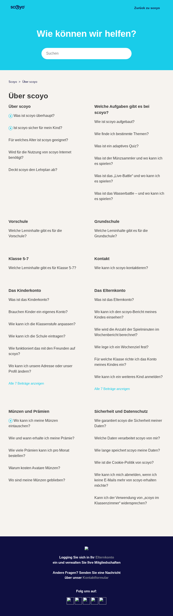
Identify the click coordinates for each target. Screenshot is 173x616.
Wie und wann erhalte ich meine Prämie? (41, 438)
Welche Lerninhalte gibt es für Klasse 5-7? (42, 268)
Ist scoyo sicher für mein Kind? (38, 128)
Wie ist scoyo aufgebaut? (114, 122)
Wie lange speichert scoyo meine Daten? (127, 450)
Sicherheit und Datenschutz (121, 411)
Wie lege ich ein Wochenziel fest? (121, 347)
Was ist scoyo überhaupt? (34, 116)
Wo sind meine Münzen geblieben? (37, 480)
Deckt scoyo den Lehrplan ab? (33, 170)
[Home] (17, 10)
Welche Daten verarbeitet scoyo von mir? (127, 438)
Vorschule (18, 221)
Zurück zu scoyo (147, 8)
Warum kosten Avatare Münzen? (34, 468)
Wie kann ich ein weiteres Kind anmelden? (128, 377)
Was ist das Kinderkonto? (29, 300)
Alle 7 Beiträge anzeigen (26, 383)
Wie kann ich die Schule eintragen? (37, 336)
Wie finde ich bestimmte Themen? (121, 134)
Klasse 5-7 (19, 258)
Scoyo (13, 81)
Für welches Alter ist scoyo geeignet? (38, 140)
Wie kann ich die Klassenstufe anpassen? (42, 324)
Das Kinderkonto (25, 290)
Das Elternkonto (109, 290)
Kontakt (101, 258)
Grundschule (106, 221)
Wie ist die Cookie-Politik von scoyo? (124, 462)
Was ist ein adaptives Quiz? (116, 146)
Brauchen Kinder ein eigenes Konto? (38, 312)
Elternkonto (105, 557)
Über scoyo (20, 106)
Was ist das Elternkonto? (114, 300)
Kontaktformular (96, 577)
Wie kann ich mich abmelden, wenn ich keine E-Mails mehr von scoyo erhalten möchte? (125, 480)
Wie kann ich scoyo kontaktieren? (121, 268)
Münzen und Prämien (29, 411)
